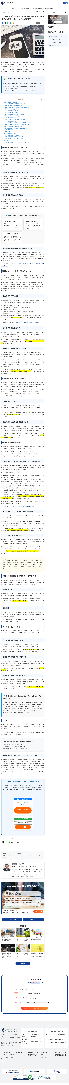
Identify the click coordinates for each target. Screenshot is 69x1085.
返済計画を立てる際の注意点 (12, 116)
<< (12, 919)
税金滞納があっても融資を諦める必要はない (18, 107)
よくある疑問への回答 (10, 133)
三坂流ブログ (32, 1055)
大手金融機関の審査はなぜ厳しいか (15, 104)
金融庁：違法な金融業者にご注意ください (13, 744)
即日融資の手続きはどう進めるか (15, 137)
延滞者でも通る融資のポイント (12, 102)
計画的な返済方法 (11, 117)
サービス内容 (39, 3)
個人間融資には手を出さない (14, 126)
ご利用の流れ (58, 3)
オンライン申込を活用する (13, 112)
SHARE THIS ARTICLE (17, 842)
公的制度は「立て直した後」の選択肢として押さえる (20, 123)
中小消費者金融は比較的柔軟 (14, 105)
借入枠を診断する (22, 809)
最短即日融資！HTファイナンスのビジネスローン (19, 142)
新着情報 (7, 8)
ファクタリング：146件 (55, 42)
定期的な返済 (9, 130)
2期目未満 (30, 993)
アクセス (43, 1057)
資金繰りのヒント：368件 (56, 36)
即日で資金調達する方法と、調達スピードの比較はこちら (27, 322)
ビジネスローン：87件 (55, 39)
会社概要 (45, 3)
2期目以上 (37, 993)
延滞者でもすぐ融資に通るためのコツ (14, 109)
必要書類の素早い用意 (12, 111)
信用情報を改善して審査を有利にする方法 (15, 128)
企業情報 (43, 1055)
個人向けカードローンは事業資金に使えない (18, 124)
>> (34, 919)
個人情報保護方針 (60, 1055)
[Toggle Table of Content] (41, 99)
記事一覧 (23, 963)
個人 (33, 989)
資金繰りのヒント (14, 8)
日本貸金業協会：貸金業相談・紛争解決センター (14, 746)
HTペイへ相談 (22, 827)
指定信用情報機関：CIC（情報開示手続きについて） (15, 748)
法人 (29, 989)
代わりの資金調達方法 (10, 121)
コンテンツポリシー (60, 1052)
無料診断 (65, 3)
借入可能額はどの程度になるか (14, 135)
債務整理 (8, 131)
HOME (3, 8)
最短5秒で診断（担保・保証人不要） (34, 1008)
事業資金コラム (52, 3)
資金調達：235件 (53, 45)
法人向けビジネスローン (7, 1055)
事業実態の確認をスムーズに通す (15, 114)
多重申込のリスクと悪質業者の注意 (15, 119)
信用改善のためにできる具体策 (14, 138)
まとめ (6, 140)
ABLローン (4, 1061)
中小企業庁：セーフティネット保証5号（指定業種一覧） (20, 506)
